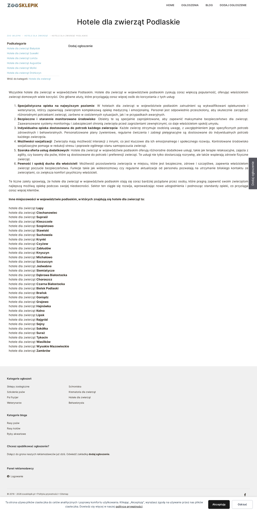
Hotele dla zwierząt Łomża (22, 58)
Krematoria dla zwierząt (82, 391)
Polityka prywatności (47, 494)
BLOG (209, 5)
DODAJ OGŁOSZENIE (233, 5)
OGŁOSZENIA (190, 5)
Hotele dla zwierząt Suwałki (22, 53)
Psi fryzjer (12, 397)
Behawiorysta (76, 402)
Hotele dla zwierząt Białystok (23, 48)
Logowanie (17, 476)
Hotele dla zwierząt (40, 78)
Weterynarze (14, 402)
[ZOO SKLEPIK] (22, 5)
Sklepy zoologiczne (18, 386)
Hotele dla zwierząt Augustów (24, 63)
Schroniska (75, 386)
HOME (170, 5)
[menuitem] (33, 48)
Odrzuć (242, 504)
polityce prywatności (129, 506)
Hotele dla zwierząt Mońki (22, 67)
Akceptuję (219, 504)
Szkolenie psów (16, 391)
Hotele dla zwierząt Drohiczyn (24, 72)
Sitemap (64, 494)
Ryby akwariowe (16, 433)
